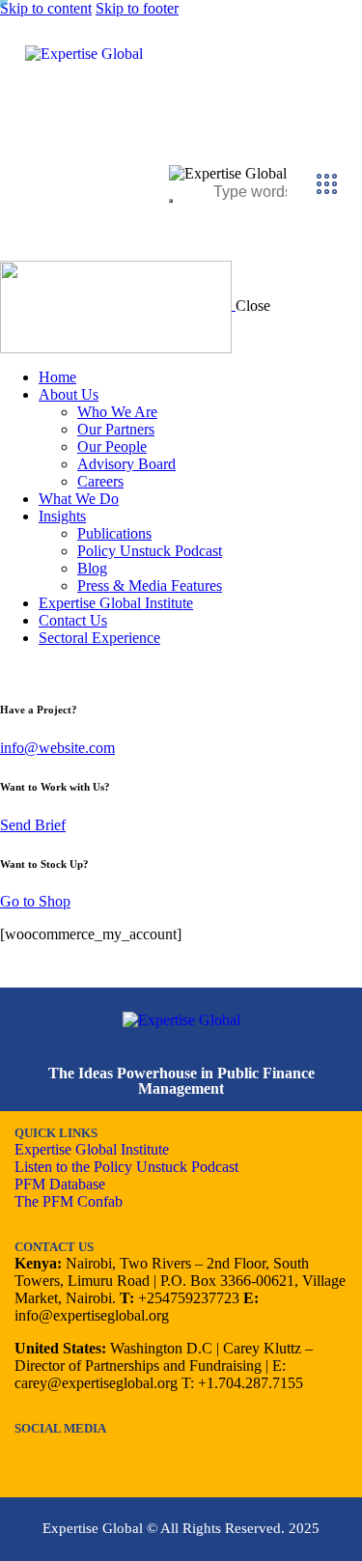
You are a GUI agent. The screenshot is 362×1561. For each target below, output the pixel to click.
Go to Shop (35, 901)
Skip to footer (137, 8)
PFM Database (59, 1184)
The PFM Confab (68, 1201)
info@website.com (57, 747)
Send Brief (33, 825)
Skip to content (46, 8)
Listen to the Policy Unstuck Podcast (126, 1166)
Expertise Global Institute (91, 1149)
